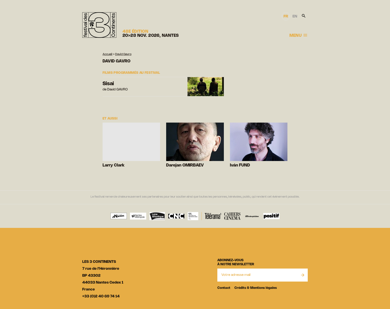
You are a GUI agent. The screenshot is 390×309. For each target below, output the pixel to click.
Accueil (107, 54)
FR (286, 16)
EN (294, 16)
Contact (223, 287)
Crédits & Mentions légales (255, 287)
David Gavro (123, 54)
